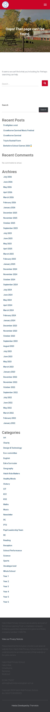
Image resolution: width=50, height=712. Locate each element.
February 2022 (9, 418)
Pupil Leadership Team (13, 530)
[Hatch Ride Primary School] (6, 4)
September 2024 (10, 285)
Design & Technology (12, 448)
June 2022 (7, 403)
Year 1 (6, 576)
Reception (7, 545)
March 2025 (8, 254)
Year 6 (6, 602)
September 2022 (10, 392)
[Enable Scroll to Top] (44, 706)
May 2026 (7, 187)
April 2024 (7, 305)
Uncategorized (9, 566)
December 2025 (10, 213)
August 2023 (8, 346)
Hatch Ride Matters (11, 473)
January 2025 (9, 264)
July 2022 (7, 397)
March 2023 (8, 367)
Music (6, 510)
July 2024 (7, 290)
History (6, 484)
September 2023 (10, 341)
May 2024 (7, 300)
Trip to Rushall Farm (12, 141)
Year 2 (6, 581)
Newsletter (8, 515)
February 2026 (9, 202)
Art (4, 438)
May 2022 (7, 408)
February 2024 (9, 315)
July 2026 (7, 177)
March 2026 (8, 197)
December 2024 (10, 269)
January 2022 (9, 423)
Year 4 (6, 592)
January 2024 (9, 320)
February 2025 (9, 259)
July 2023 (7, 351)
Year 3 (6, 586)
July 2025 (7, 233)
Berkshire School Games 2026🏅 (17, 146)
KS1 (5, 494)
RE (4, 535)
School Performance (12, 550)
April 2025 (7, 249)
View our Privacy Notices (12, 639)
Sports (6, 561)
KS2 (5, 499)
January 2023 (9, 372)
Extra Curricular (10, 463)
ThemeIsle (34, 706)
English (6, 458)
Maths (6, 504)
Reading (7, 540)
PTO (5, 525)
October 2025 (9, 223)
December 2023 (10, 326)
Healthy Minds (9, 479)
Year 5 (6, 597)
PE (4, 520)
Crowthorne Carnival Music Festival (18, 130)
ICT (4, 489)
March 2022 (8, 413)
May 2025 (7, 244)
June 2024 (7, 295)
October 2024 (9, 279)
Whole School (9, 571)
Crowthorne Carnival (12, 135)
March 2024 (8, 310)
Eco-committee (10, 453)
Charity (6, 443)
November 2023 (10, 331)
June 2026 (7, 182)
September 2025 (10, 228)
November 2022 (10, 382)
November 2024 (10, 274)
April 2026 (7, 192)
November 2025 (10, 218)
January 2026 (9, 208)
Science (6, 556)
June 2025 (7, 238)
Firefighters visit (10, 125)
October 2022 (9, 387)
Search (5, 105)
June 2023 (7, 356)
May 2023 (7, 362)
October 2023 (9, 336)
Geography (8, 468)
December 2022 (10, 377)
